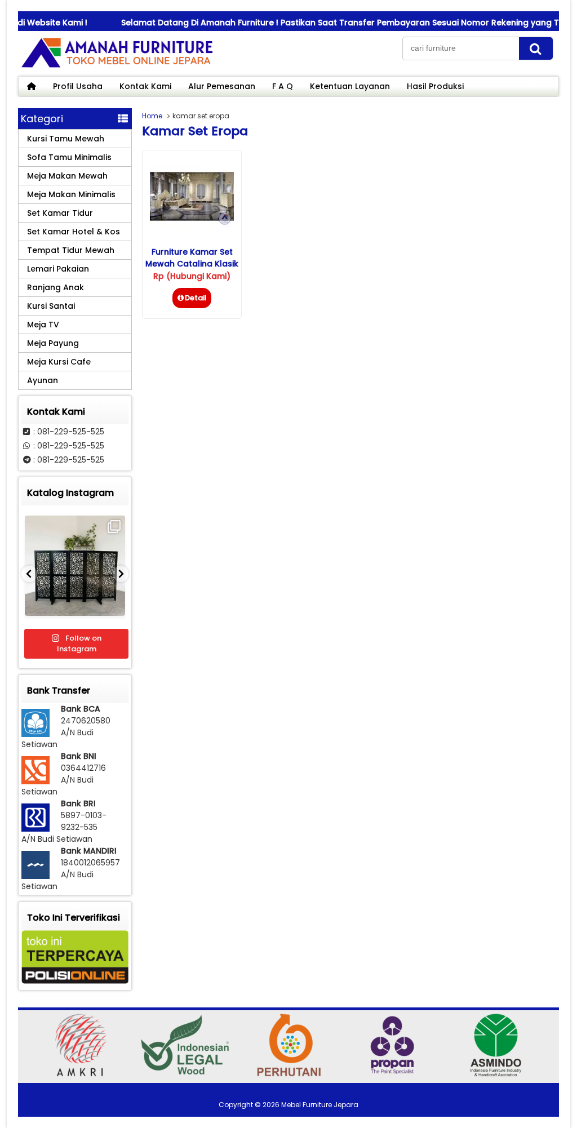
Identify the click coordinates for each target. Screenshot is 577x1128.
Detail (196, 297)
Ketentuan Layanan (350, 86)
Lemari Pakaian (58, 268)
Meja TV (43, 324)
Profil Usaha (78, 86)
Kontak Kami (145, 86)
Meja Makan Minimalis (71, 194)
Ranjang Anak (55, 287)
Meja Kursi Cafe (59, 361)
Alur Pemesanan (221, 86)
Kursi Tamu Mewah (65, 138)
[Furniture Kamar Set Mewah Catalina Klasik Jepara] (192, 224)
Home (152, 116)
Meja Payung (53, 343)
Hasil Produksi (435, 86)
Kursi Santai (51, 306)
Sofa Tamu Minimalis (69, 157)
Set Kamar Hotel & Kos (73, 231)
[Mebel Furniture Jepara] (116, 67)
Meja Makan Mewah (67, 175)
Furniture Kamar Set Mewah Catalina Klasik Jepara (191, 263)
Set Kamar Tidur (60, 213)
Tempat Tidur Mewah (70, 250)
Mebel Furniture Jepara (319, 1104)
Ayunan (42, 380)
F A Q (282, 86)
